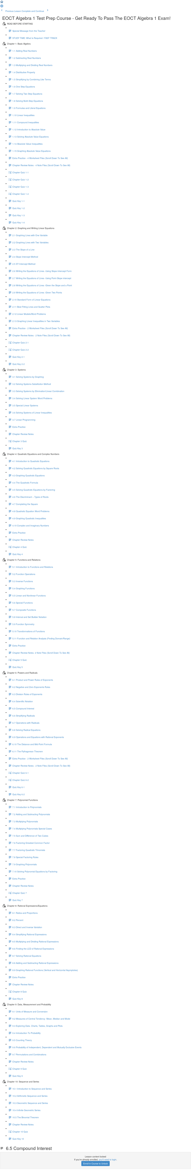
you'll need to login (107, 1159)
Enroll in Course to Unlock (95, 1163)
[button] (2, 2)
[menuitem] (2, 6)
